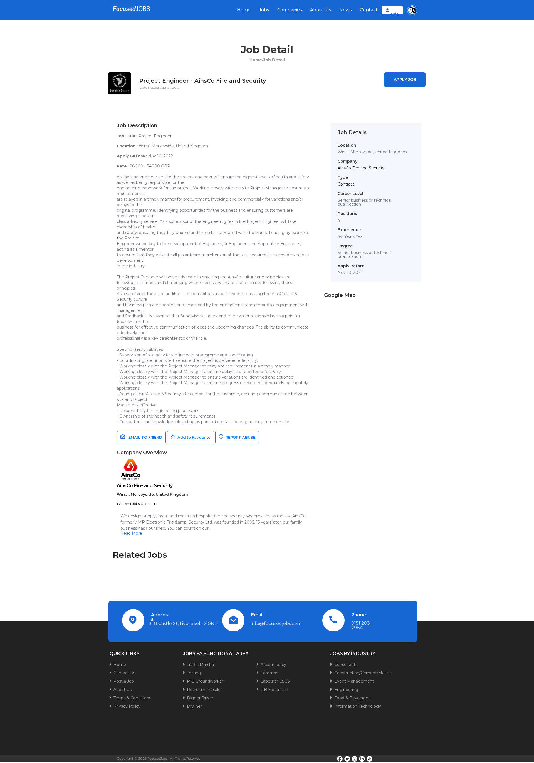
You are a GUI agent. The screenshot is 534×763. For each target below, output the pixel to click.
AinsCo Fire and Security (145, 485)
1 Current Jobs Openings (136, 504)
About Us (320, 10)
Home (244, 10)
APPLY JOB (405, 79)
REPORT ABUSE (239, 437)
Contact (369, 10)
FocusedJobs (157, 758)
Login (393, 14)
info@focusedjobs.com (276, 623)
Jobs (264, 10)
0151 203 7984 (360, 625)
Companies (289, 10)
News (345, 10)
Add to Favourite (193, 437)
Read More (131, 533)
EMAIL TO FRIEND (143, 437)
